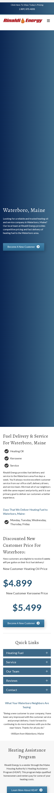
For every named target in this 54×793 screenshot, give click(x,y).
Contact (11, 689)
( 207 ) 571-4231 (27, 9)
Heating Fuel (15, 652)
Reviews (11, 680)
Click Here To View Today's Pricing (27, 5)
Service (11, 662)
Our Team (12, 671)
